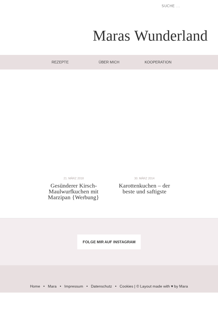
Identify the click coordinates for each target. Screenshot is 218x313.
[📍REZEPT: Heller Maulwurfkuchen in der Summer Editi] (200, 231)
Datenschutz (101, 286)
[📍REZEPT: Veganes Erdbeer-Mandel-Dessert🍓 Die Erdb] (163, 252)
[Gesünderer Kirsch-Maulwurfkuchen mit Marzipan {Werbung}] (73, 172)
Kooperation (158, 62)
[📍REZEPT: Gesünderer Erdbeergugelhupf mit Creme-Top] (54, 252)
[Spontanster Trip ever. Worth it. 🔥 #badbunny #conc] (18, 231)
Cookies (126, 286)
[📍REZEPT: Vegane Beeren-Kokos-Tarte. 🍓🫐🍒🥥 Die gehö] (127, 231)
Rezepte (60, 62)
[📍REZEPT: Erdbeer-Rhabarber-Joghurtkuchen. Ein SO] (127, 252)
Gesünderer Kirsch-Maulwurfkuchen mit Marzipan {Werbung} (73, 191)
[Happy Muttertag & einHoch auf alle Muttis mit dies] (200, 252)
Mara (52, 286)
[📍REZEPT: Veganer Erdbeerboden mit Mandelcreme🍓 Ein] (18, 252)
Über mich (109, 62)
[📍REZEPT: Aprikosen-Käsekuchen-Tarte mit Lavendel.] (54, 231)
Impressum (73, 286)
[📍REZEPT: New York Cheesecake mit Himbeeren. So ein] (91, 231)
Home (35, 286)
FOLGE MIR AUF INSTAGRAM (109, 242)
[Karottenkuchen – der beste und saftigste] (144, 172)
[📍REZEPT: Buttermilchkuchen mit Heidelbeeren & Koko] (163, 231)
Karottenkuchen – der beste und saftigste (144, 188)
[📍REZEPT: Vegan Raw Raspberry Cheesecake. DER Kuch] (91, 252)
